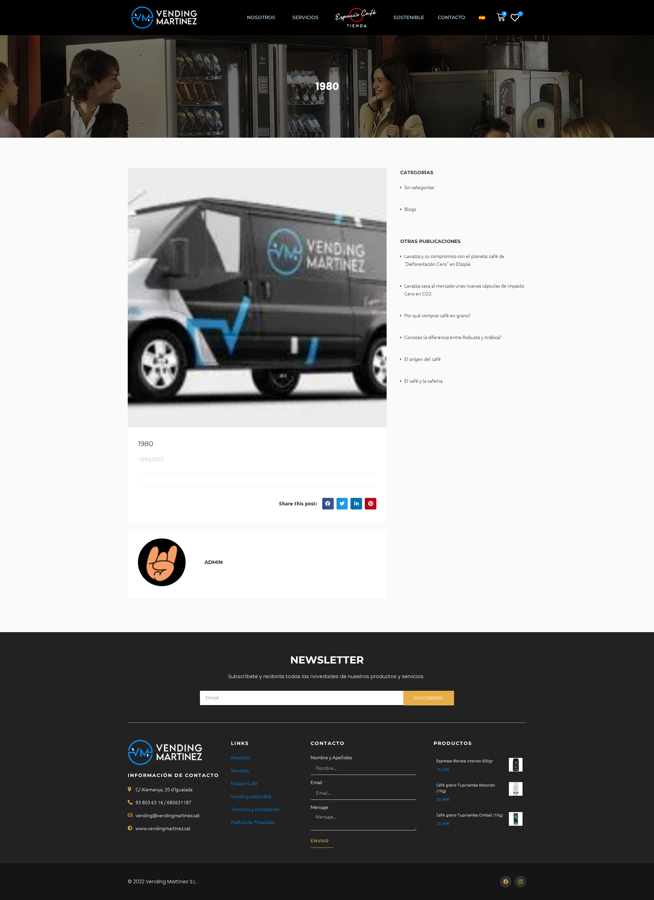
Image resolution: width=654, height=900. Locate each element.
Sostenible (408, 17)
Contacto (451, 17)
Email (317, 782)
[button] (328, 503)
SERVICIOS (305, 17)
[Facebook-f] (506, 881)
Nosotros (261, 17)
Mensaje (319, 807)
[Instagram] (520, 881)
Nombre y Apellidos (331, 757)
